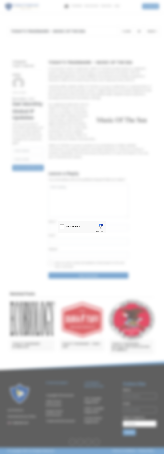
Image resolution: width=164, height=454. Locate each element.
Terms (102, 231)
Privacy (97, 231)
